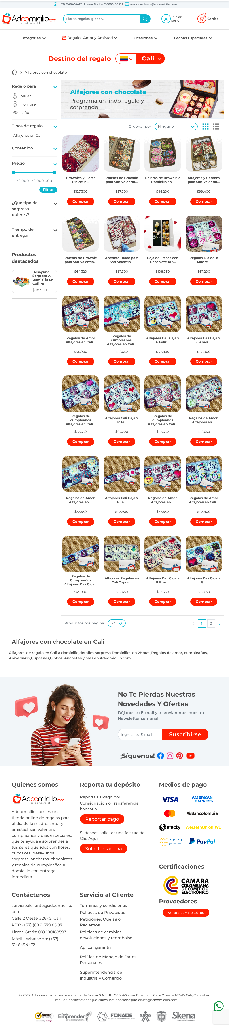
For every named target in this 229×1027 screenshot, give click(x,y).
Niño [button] (25, 112)
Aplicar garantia (96, 947)
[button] (34, 281)
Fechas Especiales (191, 38)
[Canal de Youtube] (190, 755)
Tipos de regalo (27, 125)
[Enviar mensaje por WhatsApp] (218, 1006)
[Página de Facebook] (160, 755)
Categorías (31, 38)
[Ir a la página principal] (14, 72)
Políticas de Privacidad (103, 912)
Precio (18, 163)
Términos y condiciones (103, 905)
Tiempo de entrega (23, 232)
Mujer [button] (26, 96)
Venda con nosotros (186, 912)
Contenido (22, 148)
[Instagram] (170, 755)
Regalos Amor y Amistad (90, 38)
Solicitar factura (103, 848)
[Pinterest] (179, 755)
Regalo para (24, 86)
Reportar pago (102, 819)
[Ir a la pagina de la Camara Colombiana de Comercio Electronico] (186, 885)
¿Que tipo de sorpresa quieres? (25, 208)
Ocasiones (143, 38)
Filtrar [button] (48, 190)
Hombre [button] (28, 104)
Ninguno (166, 126)
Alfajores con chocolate (46, 72)
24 (113, 623)
